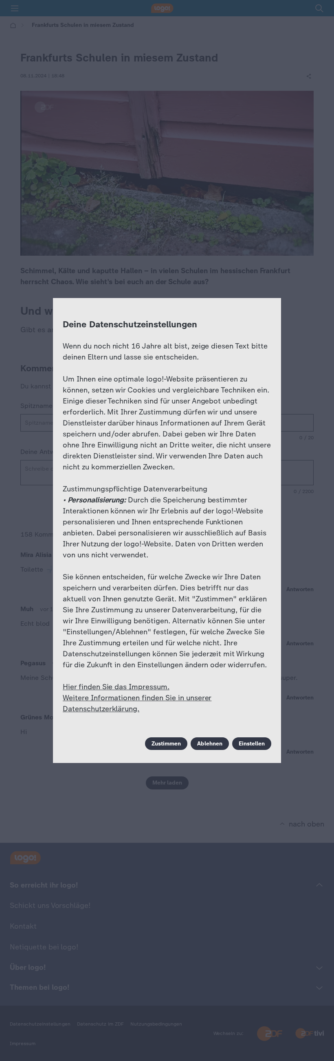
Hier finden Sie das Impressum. (116, 686)
